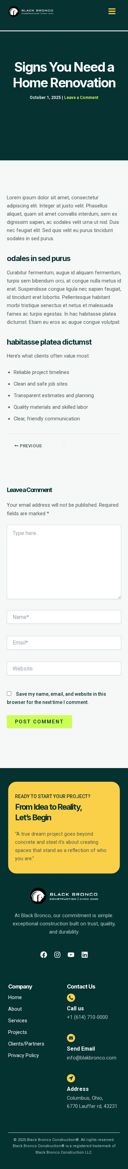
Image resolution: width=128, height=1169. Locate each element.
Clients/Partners (26, 1044)
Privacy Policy (23, 1055)
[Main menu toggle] (112, 11)
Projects (17, 1032)
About (15, 1009)
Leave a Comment (81, 97)
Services (17, 1021)
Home (15, 997)
